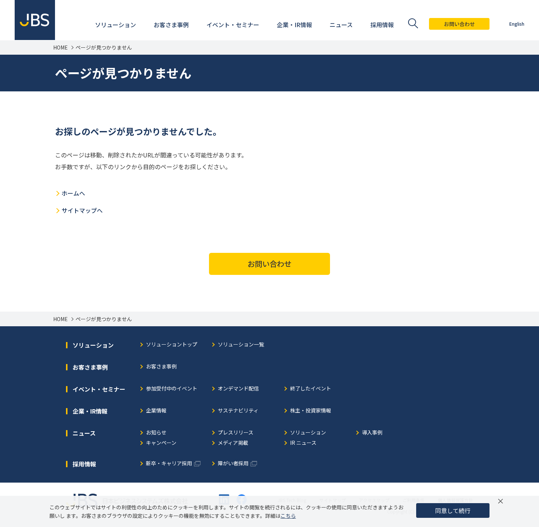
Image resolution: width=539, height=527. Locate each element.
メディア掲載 (233, 443)
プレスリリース (235, 433)
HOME (60, 47)
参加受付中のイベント (171, 389)
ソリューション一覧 (241, 345)
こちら (288, 515)
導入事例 (372, 433)
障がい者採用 (233, 464)
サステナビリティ (238, 411)
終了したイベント (310, 389)
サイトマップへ (82, 210)
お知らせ (156, 433)
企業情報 (156, 411)
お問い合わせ (459, 24)
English (516, 24)
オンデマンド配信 (238, 389)
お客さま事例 (161, 367)
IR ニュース (303, 443)
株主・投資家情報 (310, 411)
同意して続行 (452, 510)
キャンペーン (161, 443)
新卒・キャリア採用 (169, 464)
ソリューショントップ (171, 345)
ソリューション (308, 433)
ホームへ (73, 193)
